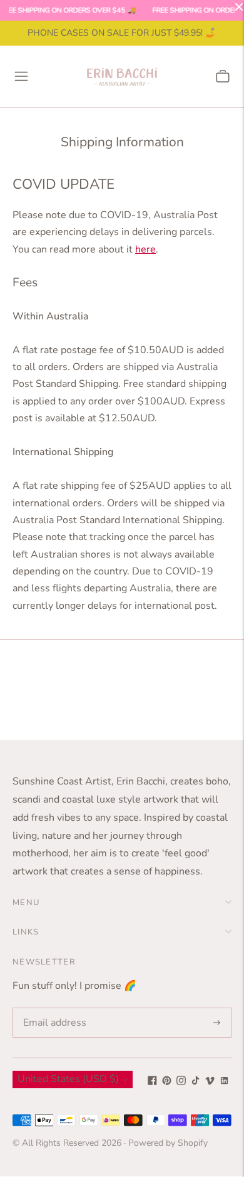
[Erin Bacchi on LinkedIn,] (224, 1082)
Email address (52, 1008)
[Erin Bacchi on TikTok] (195, 1082)
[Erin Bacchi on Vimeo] (210, 1082)
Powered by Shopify (168, 1143)
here (145, 249)
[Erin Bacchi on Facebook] (152, 1082)
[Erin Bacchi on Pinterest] (166, 1082)
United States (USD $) (68, 1079)
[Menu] (21, 76)
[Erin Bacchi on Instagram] (181, 1082)
